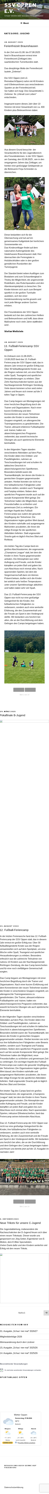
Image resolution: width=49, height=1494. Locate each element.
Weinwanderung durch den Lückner (17, 1342)
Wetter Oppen (20, 1414)
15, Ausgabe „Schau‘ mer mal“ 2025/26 (19, 1348)
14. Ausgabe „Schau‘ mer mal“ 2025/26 (19, 1353)
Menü (26, 23)
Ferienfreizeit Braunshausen (21, 46)
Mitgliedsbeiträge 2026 (11, 1337)
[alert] (24, 1370)
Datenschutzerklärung (13, 1487)
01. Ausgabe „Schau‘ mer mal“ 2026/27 (19, 1331)
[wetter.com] (7, 1443)
